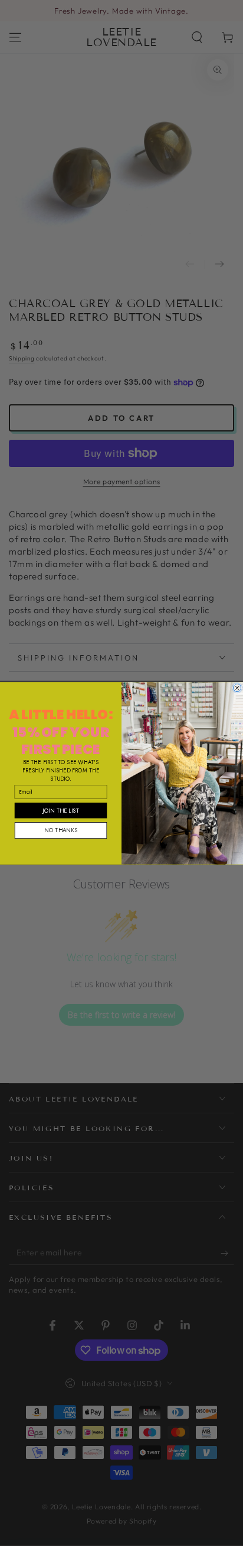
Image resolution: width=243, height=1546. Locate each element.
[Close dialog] (237, 687)
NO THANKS (60, 830)
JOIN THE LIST (60, 810)
